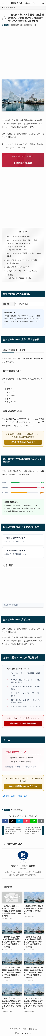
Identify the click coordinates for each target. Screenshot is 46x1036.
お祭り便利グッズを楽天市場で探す (23, 723)
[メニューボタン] (3, 3)
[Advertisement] (23, 53)
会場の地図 (16, 263)
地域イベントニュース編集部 (23, 866)
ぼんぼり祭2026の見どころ (18, 267)
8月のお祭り (18, 810)
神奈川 (7, 25)
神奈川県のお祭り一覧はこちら (15, 796)
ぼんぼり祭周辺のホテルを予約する (23, 786)
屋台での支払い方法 (19, 250)
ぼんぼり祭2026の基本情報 (18, 236)
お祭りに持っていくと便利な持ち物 (22, 271)
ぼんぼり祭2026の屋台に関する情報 (22, 240)
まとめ (10, 275)
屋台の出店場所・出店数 (21, 243)
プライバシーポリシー (21, 1029)
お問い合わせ (33, 1029)
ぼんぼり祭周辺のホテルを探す (23, 442)
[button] (5, 821)
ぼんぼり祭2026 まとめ (21, 278)
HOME (11, 1029)
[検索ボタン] (43, 3)
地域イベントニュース (23, 3)
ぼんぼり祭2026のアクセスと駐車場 (22, 260)
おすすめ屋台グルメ (19, 247)
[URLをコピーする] (41, 821)
